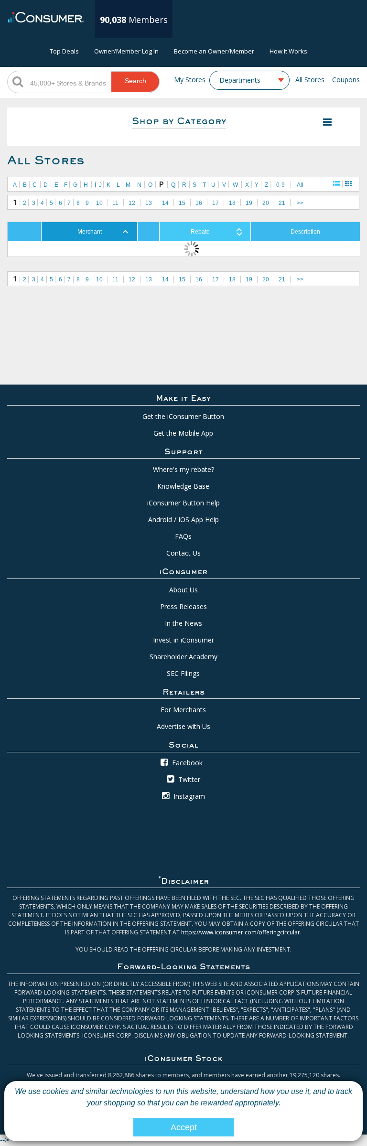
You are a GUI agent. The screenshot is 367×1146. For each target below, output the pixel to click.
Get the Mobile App (183, 433)
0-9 (280, 185)
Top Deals (64, 51)
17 (215, 203)
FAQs (183, 536)
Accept (184, 1127)
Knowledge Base (183, 486)
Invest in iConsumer (183, 639)
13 (148, 203)
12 (132, 203)
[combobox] (249, 80)
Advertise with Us (183, 726)
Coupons (346, 79)
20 (265, 203)
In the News (183, 623)
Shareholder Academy (183, 656)
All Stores (309, 79)
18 (232, 203)
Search (135, 81)
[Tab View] (348, 184)
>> (300, 203)
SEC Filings (183, 673)
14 (165, 203)
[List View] (336, 184)
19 (249, 203)
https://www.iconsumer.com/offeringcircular (240, 932)
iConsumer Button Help (183, 502)
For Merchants (183, 709)
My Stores (189, 79)
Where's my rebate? (183, 469)
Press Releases (183, 606)
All (300, 185)
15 (182, 203)
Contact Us (183, 552)
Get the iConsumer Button (183, 416)
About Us (183, 589)
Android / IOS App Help (183, 519)
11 (115, 203)
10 (99, 203)
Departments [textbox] (239, 80)
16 (198, 203)
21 (282, 203)
